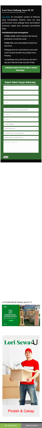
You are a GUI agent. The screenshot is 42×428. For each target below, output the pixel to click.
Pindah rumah (9, 36)
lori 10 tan (30, 62)
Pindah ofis (8, 43)
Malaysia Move (32, 425)
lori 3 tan (11, 62)
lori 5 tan (18, 62)
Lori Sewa (6, 17)
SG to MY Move (11, 425)
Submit (6, 157)
